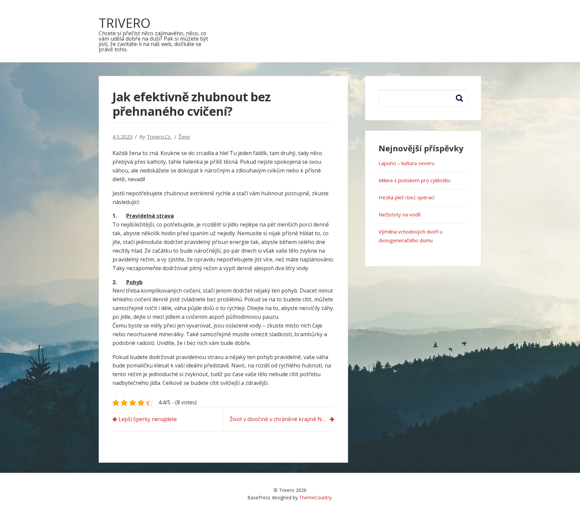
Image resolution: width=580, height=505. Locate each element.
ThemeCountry (315, 497)
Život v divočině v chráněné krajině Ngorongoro (282, 419)
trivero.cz (159, 136)
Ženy (184, 136)
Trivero (124, 23)
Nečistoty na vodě (400, 214)
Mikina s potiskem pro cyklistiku (414, 180)
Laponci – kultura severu (406, 163)
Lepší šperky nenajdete (147, 419)
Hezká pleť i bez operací (406, 197)
